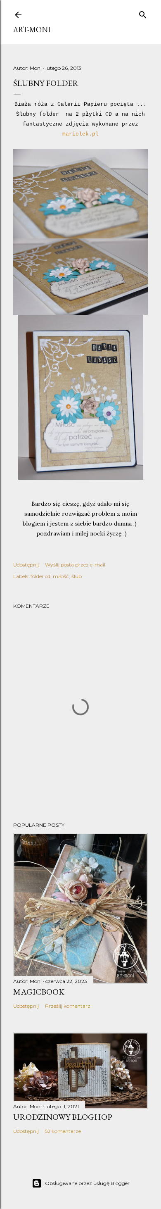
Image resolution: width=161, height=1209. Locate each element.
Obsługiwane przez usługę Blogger (87, 1183)
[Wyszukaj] (143, 13)
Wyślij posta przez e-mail (75, 565)
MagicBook (38, 991)
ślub (76, 576)
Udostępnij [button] (26, 565)
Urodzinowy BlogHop (62, 1116)
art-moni (31, 29)
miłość (61, 576)
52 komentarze (63, 1131)
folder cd (40, 576)
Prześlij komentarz (67, 1006)
